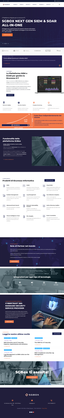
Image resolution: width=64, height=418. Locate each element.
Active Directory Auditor (52, 205)
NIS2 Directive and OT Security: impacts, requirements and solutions (16, 343)
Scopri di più (10, 95)
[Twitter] (31, 412)
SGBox (10, 340)
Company (15, 4)
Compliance (41, 4)
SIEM (7, 185)
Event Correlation (51, 215)
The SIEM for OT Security (42, 342)
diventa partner (14, 261)
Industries (34, 4)
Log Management (31, 194)
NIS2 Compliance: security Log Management (44, 353)
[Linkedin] (4, 1)
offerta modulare (49, 180)
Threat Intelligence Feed (13, 215)
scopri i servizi (9, 321)
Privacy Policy (44, 408)
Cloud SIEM (49, 185)
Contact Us (48, 4)
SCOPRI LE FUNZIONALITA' (9, 159)
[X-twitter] (6, 1)
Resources (28, 4)
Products (21, 4)
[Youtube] (8, 1)
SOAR (28, 185)
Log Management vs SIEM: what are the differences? (16, 355)
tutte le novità (57, 333)
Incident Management (12, 194)
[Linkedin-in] (30, 412)
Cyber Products (38, 348)
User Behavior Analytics (52, 194)
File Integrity (29, 216)
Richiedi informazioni (32, 377)
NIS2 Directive (46, 348)
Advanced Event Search (12, 205)
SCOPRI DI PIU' (7, 63)
